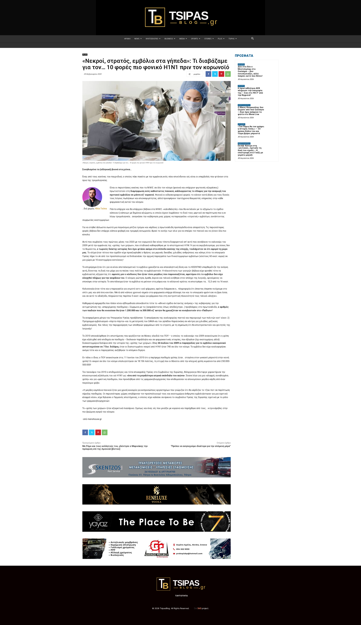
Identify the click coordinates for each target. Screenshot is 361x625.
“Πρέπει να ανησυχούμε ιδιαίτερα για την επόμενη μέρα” (201, 446)
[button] (252, 38)
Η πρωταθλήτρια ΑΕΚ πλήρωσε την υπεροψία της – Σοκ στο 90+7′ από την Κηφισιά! (250, 92)
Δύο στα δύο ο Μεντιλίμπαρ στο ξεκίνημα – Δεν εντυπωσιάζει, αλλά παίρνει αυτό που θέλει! (250, 71)
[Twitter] (215, 74)
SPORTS (194, 38)
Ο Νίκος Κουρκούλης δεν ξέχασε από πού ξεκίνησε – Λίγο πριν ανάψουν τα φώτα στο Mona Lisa (251, 111)
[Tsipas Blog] (180, 17)
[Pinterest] (221, 74)
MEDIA (182, 38)
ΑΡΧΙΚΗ (127, 38)
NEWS (136, 38)
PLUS (220, 38)
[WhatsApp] (228, 74)
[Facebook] (208, 74)
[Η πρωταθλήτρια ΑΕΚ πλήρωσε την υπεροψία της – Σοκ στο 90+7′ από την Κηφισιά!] (271, 89)
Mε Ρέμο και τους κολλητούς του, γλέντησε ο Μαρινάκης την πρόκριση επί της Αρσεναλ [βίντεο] (115, 447)
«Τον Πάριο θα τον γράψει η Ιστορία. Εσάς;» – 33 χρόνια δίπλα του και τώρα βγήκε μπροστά (251, 130)
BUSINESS (169, 38)
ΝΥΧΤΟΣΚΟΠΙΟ (152, 38)
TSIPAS (232, 38)
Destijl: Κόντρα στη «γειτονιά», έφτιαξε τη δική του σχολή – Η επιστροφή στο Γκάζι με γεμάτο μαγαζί (250, 150)
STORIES (208, 38)
